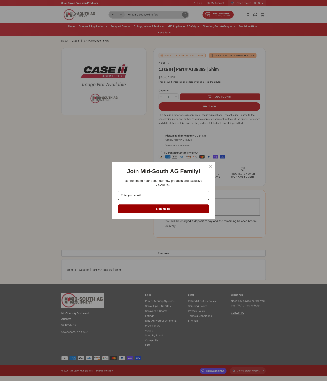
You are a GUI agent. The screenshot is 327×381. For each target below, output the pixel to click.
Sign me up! (163, 208)
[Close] (210, 166)
